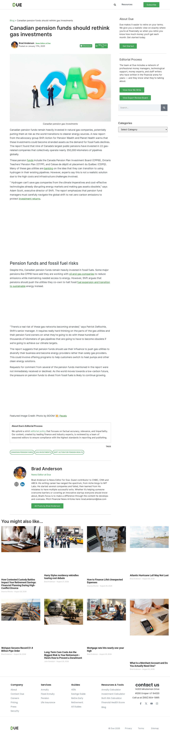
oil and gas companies (81, 274)
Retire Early (77, 698)
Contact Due (17, 693)
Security (15, 710)
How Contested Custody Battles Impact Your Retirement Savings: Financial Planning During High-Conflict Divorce (18, 584)
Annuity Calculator (111, 689)
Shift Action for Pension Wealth (68, 452)
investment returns (29, 198)
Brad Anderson (46, 468)
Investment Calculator (113, 693)
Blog (12, 20)
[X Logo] (146, 703)
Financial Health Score (113, 702)
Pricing (14, 702)
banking (48, 168)
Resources (127, 4)
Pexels (63, 415)
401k (73, 689)
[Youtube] (151, 703)
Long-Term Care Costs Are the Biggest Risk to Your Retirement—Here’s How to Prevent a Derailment (63, 655)
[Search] (164, 107)
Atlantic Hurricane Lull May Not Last (149, 575)
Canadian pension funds (22, 452)
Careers (15, 698)
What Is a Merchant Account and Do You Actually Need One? (149, 664)
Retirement (77, 702)
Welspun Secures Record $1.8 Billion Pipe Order (17, 649)
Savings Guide (78, 693)
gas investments (43, 452)
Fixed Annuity (48, 693)
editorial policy (38, 431)
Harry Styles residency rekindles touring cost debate (61, 577)
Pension (45, 698)
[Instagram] (157, 703)
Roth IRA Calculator (111, 698)
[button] (115, 5)
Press (13, 706)
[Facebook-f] (140, 703)
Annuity (45, 689)
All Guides (76, 706)
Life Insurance (48, 702)
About (14, 689)
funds (30, 160)
